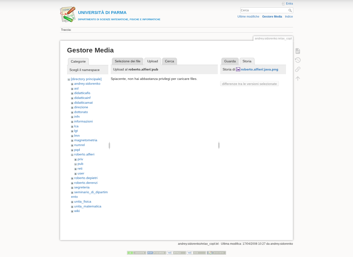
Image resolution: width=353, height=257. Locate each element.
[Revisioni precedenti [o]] (297, 60)
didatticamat (83, 102)
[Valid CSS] (196, 252)
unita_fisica (82, 201)
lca (76, 126)
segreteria (82, 187)
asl (76, 88)
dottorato (81, 112)
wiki (77, 211)
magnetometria (85, 140)
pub (80, 164)
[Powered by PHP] (156, 252)
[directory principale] (86, 79)
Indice (289, 16)
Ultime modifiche (248, 16)
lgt (76, 131)
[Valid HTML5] (176, 252)
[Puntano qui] (297, 69)
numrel (79, 145)
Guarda (230, 61)
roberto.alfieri (84, 154)
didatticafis (82, 93)
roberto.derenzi (85, 183)
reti (80, 168)
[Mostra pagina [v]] (297, 51)
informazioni (83, 121)
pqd (77, 150)
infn (77, 116)
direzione (81, 107)
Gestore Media (272, 16)
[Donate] (136, 252)
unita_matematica (87, 206)
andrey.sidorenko (87, 83)
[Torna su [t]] (297, 78)
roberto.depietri (85, 178)
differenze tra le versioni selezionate (249, 84)
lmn (77, 135)
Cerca (290, 10)
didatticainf (82, 98)
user (81, 173)
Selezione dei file (127, 61)
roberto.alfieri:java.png (259, 69)
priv (80, 159)
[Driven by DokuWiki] (216, 252)
